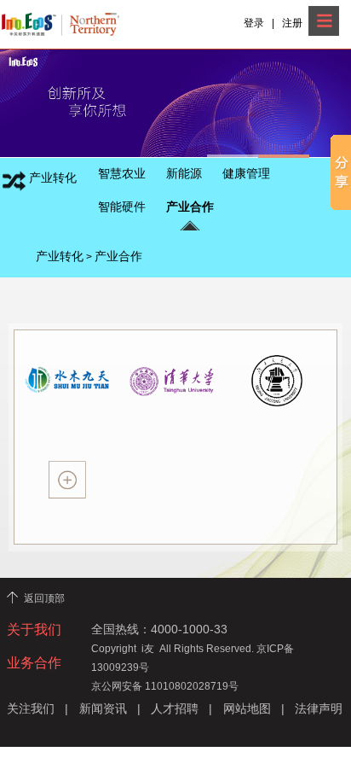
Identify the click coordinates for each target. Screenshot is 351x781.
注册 (292, 23)
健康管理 (246, 173)
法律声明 (318, 708)
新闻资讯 (103, 708)
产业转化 (59, 256)
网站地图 (247, 708)
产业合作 (190, 206)
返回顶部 (44, 598)
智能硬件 (122, 206)
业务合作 (34, 663)
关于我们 (34, 629)
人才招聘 (175, 708)
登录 (254, 23)
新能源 (184, 173)
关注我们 (31, 708)
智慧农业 (122, 173)
